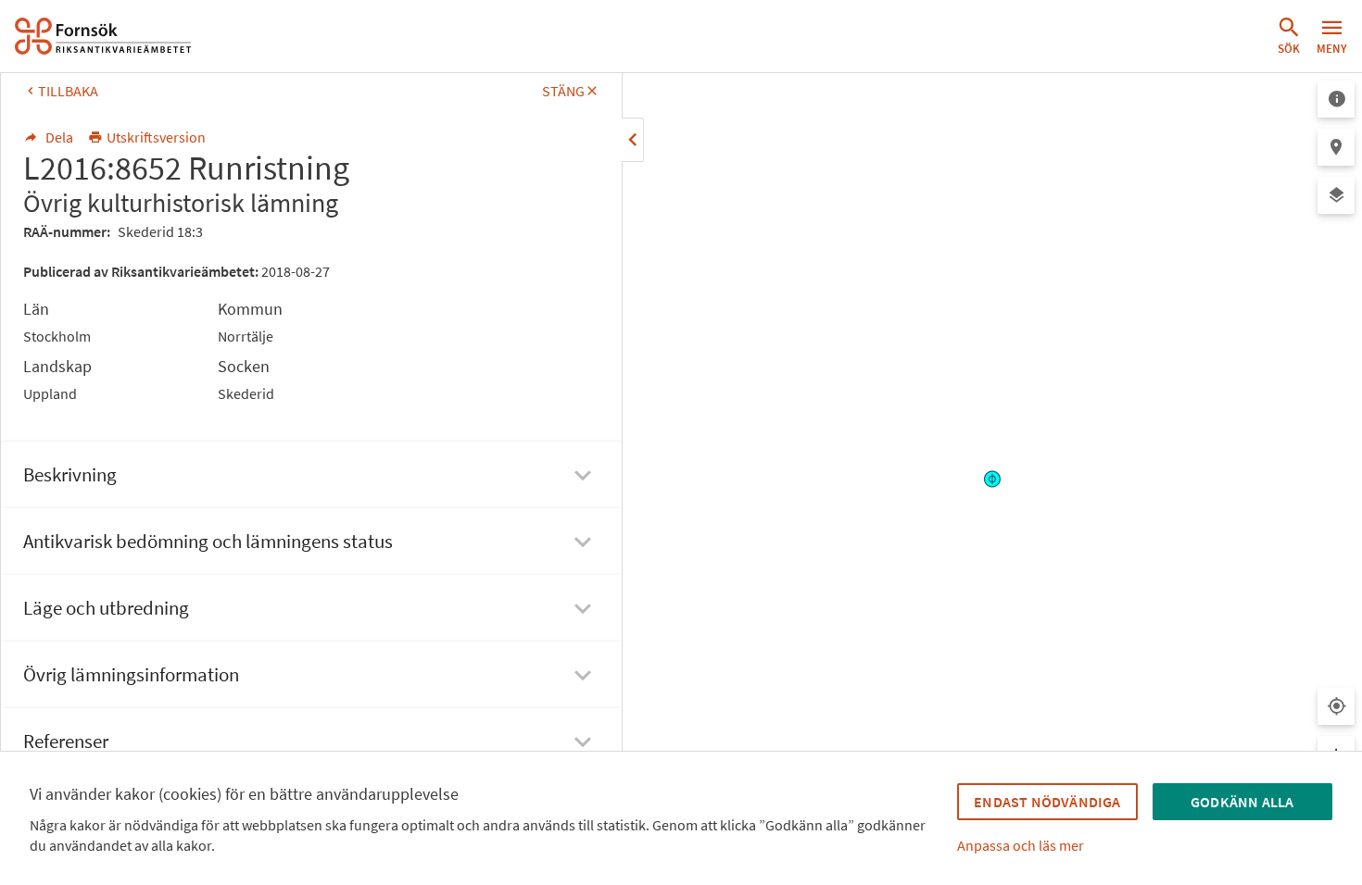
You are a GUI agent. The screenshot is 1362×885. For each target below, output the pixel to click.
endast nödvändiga (1047, 801)
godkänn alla (1242, 801)
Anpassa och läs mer (1020, 845)
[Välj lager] (1336, 195)
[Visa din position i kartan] (1336, 706)
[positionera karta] (1336, 147)
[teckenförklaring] (1336, 99)
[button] (1289, 36)
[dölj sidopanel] (633, 140)
